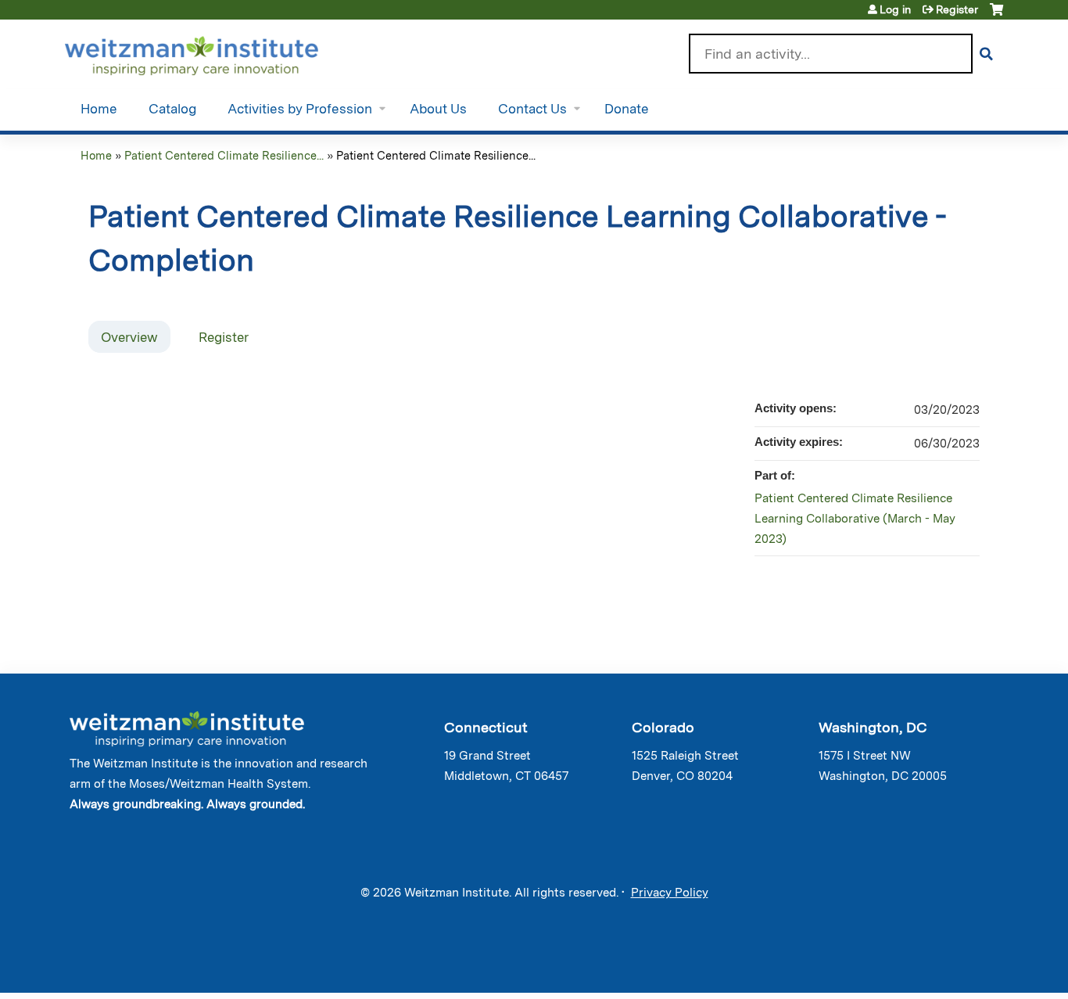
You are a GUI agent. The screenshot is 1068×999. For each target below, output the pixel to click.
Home (99, 109)
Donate (626, 109)
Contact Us (532, 109)
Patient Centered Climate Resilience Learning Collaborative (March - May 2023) (854, 518)
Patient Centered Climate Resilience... (224, 155)
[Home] (214, 52)
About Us (438, 109)
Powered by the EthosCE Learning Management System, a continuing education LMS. (947, 967)
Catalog (172, 109)
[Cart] (996, 15)
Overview (129, 337)
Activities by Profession (300, 109)
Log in (895, 9)
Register (957, 9)
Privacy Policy (669, 893)
